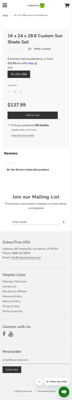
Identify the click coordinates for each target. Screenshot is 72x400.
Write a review (42, 49)
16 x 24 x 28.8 (19, 74)
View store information (22, 135)
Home (5, 15)
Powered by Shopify (47, 391)
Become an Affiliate (15, 291)
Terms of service (13, 311)
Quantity (12, 85)
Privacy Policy (11, 306)
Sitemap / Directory (15, 281)
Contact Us (9, 286)
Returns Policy (11, 301)
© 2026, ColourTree (23, 391)
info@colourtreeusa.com (26, 257)
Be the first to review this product (29, 170)
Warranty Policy (12, 296)
